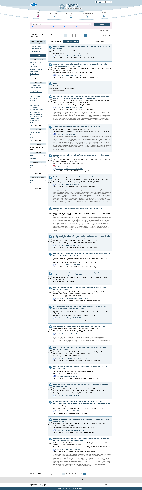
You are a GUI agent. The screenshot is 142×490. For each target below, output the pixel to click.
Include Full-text (106, 27)
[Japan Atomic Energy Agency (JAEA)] (33, 5)
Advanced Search (103, 30)
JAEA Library (108, 485)
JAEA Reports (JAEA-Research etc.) (43, 27)
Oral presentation (87, 14)
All (38, 13)
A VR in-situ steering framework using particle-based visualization (76, 126)
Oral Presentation (70, 27)
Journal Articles (71, 15)
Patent (104, 13)
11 (82, 35)
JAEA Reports (54, 14)
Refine (38, 55)
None (55, 83)
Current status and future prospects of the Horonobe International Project (79, 326)
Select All (52, 41)
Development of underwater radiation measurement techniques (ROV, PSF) (79, 208)
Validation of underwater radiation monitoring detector (74, 177)
